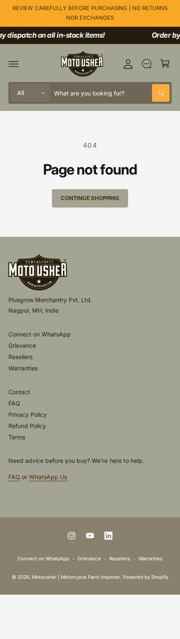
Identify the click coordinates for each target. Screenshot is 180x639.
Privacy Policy (27, 414)
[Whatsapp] (146, 63)
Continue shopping (90, 198)
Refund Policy (27, 425)
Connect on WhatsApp (39, 334)
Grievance (22, 345)
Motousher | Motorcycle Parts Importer (76, 577)
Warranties (23, 368)
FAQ (14, 403)
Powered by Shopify (145, 577)
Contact (19, 391)
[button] (13, 63)
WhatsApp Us (48, 476)
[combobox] (112, 93)
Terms (16, 437)
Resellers (20, 356)
